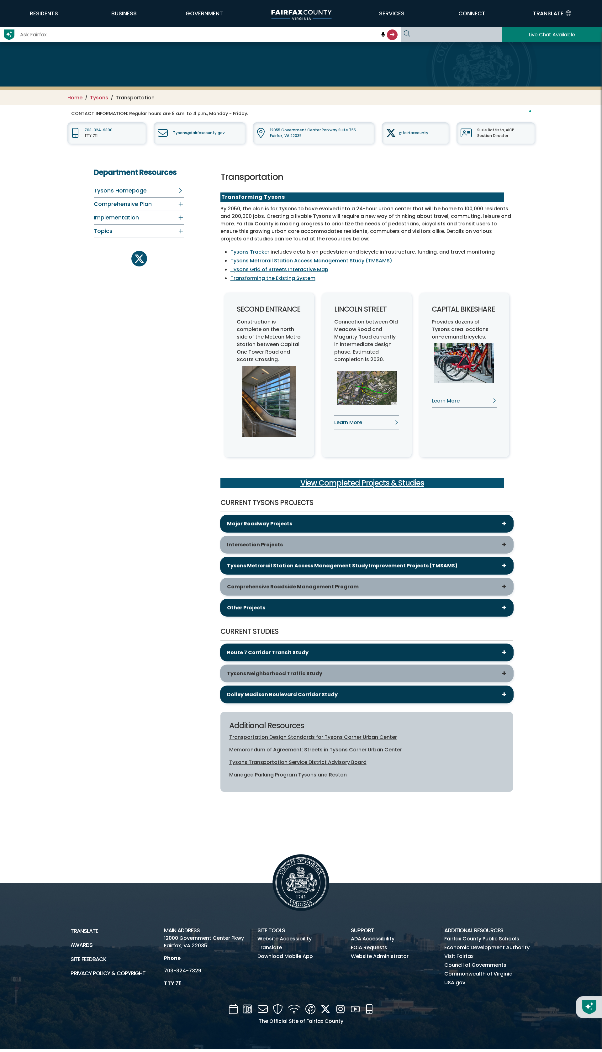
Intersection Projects (255, 544)
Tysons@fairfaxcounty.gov (199, 132)
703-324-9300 (98, 130)
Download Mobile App (285, 956)
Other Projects (246, 607)
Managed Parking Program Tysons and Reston (288, 774)
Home (74, 97)
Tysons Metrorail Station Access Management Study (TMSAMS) (311, 260)
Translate (84, 931)
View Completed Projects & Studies (362, 483)
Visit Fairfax (458, 956)
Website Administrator (380, 956)
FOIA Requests (369, 947)
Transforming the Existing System (272, 278)
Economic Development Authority (487, 947)
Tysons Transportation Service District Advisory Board (298, 762)
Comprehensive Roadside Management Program (293, 586)
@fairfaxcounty (413, 132)
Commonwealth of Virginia (478, 973)
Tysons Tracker (249, 251)
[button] (44, 13)
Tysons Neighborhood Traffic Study (274, 673)
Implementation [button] (116, 217)
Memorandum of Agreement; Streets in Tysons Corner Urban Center (315, 749)
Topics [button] (103, 231)
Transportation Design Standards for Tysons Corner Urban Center (313, 737)
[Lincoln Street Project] (366, 387)
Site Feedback (88, 959)
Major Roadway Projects (259, 523)
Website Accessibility (284, 938)
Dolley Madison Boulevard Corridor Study (282, 694)
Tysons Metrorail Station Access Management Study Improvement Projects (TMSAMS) (342, 565)
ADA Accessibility (372, 938)
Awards (81, 945)
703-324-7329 (182, 970)
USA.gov (454, 982)
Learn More (348, 422)
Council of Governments (475, 965)
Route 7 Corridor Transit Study (268, 652)
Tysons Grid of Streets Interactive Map (279, 269)
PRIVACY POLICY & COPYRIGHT (108, 973)
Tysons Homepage (120, 190)
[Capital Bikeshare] (464, 363)
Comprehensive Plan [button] (123, 204)
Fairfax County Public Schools (481, 938)
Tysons (99, 97)
